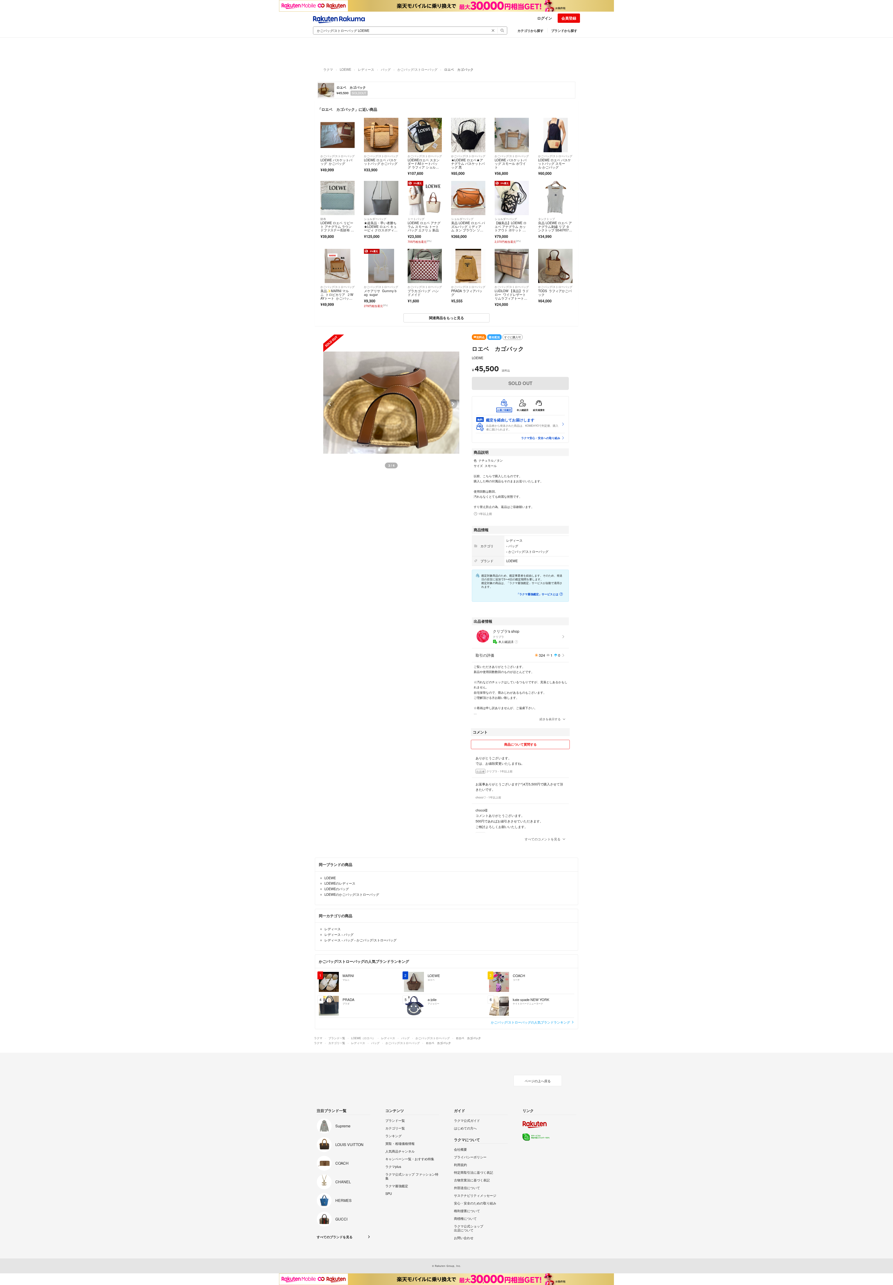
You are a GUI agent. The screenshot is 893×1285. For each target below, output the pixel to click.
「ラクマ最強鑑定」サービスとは (537, 594)
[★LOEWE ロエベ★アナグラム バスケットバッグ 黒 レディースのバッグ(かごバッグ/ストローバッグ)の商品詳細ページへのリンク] (468, 135)
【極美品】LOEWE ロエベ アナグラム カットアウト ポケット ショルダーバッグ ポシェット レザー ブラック (511, 230)
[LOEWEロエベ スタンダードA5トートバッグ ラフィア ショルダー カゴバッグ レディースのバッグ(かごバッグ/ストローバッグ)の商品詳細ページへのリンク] (425, 135)
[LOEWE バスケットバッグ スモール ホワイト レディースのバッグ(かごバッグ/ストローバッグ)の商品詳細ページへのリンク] (512, 135)
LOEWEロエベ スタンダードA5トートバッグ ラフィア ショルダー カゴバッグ (424, 165)
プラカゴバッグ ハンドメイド (423, 292)
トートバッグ (416, 219)
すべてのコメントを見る (542, 839)
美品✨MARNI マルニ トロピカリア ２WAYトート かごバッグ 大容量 (336, 296)
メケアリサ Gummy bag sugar (380, 292)
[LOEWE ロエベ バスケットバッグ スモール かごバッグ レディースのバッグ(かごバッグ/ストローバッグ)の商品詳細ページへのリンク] (555, 135)
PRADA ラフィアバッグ (466, 292)
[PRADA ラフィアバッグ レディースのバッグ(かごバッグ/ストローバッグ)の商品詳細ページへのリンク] (468, 266)
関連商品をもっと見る (446, 317)
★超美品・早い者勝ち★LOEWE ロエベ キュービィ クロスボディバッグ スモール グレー (380, 228)
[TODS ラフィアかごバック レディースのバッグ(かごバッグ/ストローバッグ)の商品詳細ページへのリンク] (555, 266)
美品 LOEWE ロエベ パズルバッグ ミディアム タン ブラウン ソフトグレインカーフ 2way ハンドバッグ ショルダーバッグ (468, 231)
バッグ (386, 69)
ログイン (544, 18)
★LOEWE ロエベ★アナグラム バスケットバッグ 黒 (468, 163)
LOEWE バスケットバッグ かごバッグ (336, 162)
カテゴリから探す (530, 30)
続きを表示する (550, 719)
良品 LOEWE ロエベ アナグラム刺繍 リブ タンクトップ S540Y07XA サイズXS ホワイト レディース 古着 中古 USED (555, 231)
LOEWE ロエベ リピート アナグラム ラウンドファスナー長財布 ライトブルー (337, 228)
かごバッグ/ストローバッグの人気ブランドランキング (531, 1022)
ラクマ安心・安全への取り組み (540, 438)
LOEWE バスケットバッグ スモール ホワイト (510, 163)
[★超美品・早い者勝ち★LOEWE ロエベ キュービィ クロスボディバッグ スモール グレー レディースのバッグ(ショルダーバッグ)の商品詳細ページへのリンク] (381, 198)
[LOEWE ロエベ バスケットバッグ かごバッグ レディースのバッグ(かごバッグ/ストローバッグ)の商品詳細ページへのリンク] (381, 135)
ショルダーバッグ (375, 219)
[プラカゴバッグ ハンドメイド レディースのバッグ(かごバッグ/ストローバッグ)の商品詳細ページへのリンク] (425, 266)
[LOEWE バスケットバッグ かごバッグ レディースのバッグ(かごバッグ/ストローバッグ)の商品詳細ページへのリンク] (337, 135)
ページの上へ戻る (538, 1081)
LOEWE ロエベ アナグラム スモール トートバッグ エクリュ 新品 (424, 226)
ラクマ (328, 69)
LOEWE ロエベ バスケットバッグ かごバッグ (380, 162)
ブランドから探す (564, 30)
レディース (366, 69)
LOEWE (345, 69)
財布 (323, 219)
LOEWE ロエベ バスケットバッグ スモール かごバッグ (554, 163)
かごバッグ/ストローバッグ (417, 69)
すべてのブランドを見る (335, 1236)
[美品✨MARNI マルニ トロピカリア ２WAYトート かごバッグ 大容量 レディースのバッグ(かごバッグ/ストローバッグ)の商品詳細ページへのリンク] (337, 266)
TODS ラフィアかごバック (555, 292)
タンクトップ (546, 219)
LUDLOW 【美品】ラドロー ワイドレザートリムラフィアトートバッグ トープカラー (512, 296)
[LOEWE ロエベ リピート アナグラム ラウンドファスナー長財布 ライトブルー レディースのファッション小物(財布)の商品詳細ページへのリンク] (337, 198)
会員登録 (568, 18)
